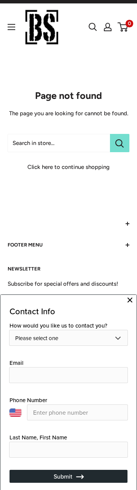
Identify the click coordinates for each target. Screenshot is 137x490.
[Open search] (93, 27)
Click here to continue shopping (68, 167)
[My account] (108, 27)
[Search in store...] (119, 143)
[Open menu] (11, 27)
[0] (123, 27)
